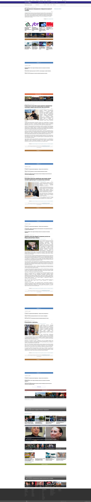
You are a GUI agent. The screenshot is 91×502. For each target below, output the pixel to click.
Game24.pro (41, 0)
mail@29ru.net (59, 500)
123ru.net (65, 0)
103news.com (26, 443)
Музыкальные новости (57, 8)
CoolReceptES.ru (49, 0)
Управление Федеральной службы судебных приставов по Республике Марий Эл (35, 108)
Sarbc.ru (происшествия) (28, 11)
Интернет (48, 2)
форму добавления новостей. (46, 203)
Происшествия (40, 2)
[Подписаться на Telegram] (62, 0)
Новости (43, 500)
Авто (45, 2)
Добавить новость (52, 500)
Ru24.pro (33, 0)
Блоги (57, 2)
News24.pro (26, 0)
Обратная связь (52, 499)
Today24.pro (37, 0)
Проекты (33, 499)
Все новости (26, 500)
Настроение (53, 2)
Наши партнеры (44, 499)
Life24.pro (30, 0)
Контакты (59, 499)
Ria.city (45, 0)
